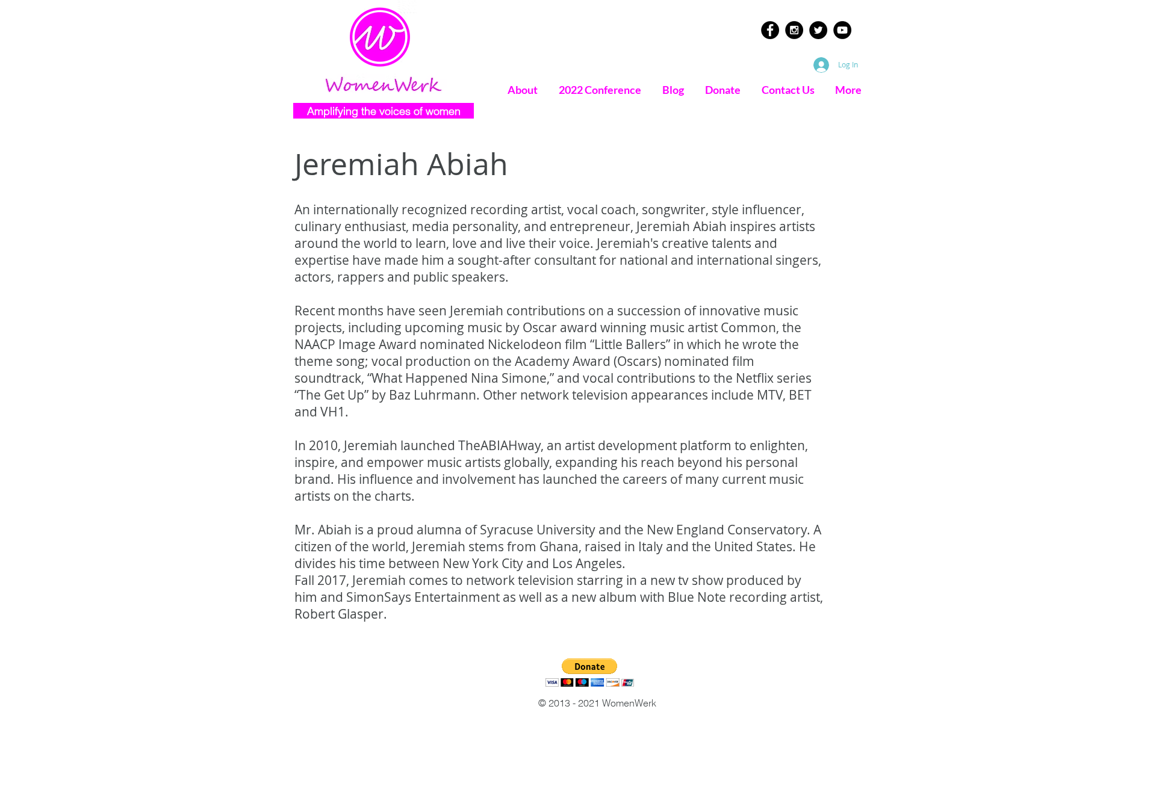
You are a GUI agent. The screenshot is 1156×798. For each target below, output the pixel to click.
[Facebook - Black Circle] (770, 30)
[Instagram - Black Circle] (794, 30)
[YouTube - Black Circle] (842, 30)
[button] (589, 672)
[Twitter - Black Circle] (818, 30)
